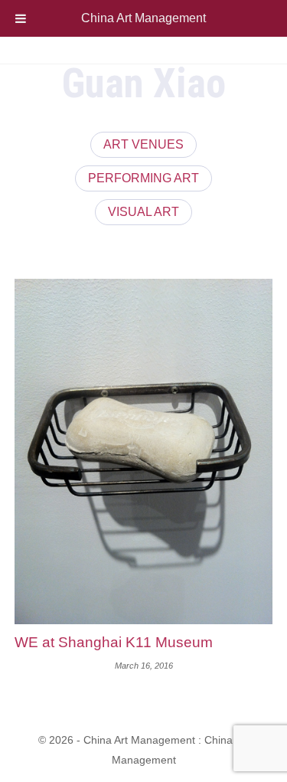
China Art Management (143, 18)
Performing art (143, 178)
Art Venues (143, 144)
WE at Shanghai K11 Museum (114, 642)
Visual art (143, 211)
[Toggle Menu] (20, 18)
